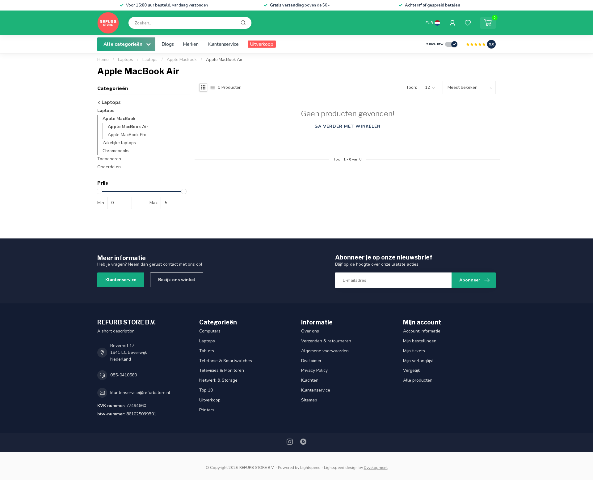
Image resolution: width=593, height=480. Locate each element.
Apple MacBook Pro (127, 135)
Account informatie (421, 331)
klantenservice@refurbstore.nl (140, 393)
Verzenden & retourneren (326, 341)
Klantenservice (223, 44)
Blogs (168, 44)
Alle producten (417, 380)
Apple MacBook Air (224, 59)
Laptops (125, 59)
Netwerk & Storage (218, 380)
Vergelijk (411, 370)
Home (103, 59)
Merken (191, 44)
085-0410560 (123, 375)
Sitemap (309, 400)
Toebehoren (109, 159)
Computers (210, 331)
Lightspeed (310, 467)
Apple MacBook (182, 59)
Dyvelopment (376, 467)
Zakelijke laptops (119, 143)
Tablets (206, 351)
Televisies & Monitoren (221, 370)
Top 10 (206, 390)
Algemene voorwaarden (325, 351)
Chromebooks (116, 151)
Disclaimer (311, 361)
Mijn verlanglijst (418, 361)
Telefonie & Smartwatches (225, 361)
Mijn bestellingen (419, 341)
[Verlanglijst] (468, 23)
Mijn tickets (414, 351)
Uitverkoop (261, 44)
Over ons (310, 331)
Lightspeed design (341, 467)
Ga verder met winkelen (347, 126)
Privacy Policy (314, 370)
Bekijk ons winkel (176, 280)
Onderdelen (109, 167)
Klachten (309, 380)
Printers (206, 410)
